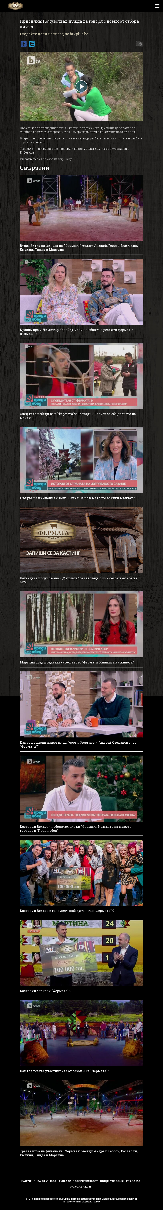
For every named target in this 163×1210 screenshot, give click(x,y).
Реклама (133, 1181)
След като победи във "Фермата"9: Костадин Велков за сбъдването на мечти (78, 416)
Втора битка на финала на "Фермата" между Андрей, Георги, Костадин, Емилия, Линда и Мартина (79, 248)
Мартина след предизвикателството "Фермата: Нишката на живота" (77, 662)
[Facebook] (23, 44)
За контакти (80, 1186)
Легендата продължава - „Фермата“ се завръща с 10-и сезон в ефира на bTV (78, 580)
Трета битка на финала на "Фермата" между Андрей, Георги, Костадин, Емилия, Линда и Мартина (79, 1153)
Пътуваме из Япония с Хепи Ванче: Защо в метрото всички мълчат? (77, 498)
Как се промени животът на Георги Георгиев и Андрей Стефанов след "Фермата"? (78, 744)
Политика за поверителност (74, 1181)
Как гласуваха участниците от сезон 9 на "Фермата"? (64, 1071)
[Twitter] (32, 44)
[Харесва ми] (138, 44)
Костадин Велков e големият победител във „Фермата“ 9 (67, 911)
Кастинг (28, 1181)
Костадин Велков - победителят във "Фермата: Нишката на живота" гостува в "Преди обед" (76, 829)
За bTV (42, 1181)
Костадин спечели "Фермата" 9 (45, 991)
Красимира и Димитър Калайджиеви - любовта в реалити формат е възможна (76, 332)
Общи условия (112, 1181)
